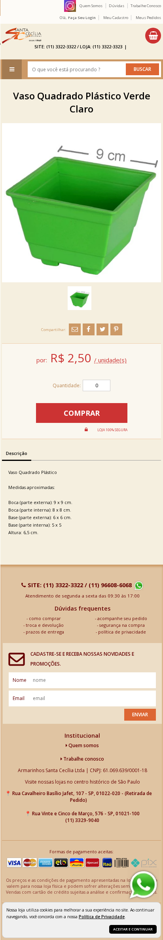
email (19, 698)
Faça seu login (82, 17)
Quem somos (83, 745)
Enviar (140, 714)
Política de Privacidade (102, 916)
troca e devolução (45, 625)
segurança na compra (122, 625)
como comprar (45, 618)
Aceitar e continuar (133, 929)
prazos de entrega (45, 632)
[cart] (153, 36)
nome (20, 680)
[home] (21, 36)
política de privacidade (122, 632)
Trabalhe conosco (83, 758)
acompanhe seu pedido (122, 618)
